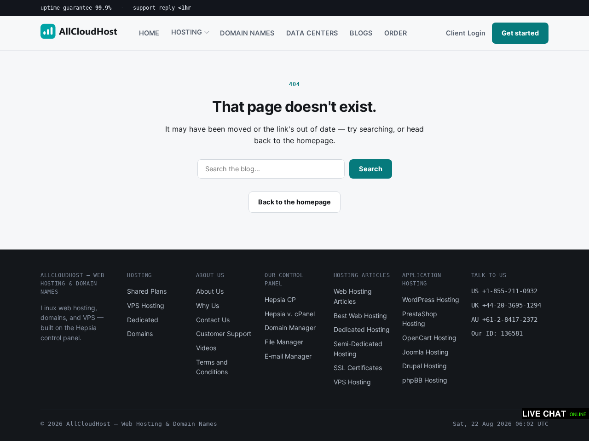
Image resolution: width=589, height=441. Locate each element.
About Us (210, 291)
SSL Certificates (358, 367)
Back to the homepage (294, 202)
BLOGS (361, 33)
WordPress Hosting (430, 299)
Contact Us (213, 320)
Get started (520, 33)
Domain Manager (290, 327)
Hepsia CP (280, 299)
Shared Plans (147, 291)
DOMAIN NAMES (247, 33)
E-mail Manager (288, 356)
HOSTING (186, 32)
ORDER (395, 33)
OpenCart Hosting (429, 338)
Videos (206, 348)
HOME (149, 33)
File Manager (284, 342)
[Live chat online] (555, 413)
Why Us (207, 305)
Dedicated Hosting (362, 329)
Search (370, 169)
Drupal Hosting (424, 366)
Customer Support (223, 333)
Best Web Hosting (360, 315)
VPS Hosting (145, 305)
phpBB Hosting (424, 380)
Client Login (465, 33)
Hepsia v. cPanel (290, 314)
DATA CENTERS (312, 33)
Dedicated (142, 320)
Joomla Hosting (425, 352)
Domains (140, 333)
